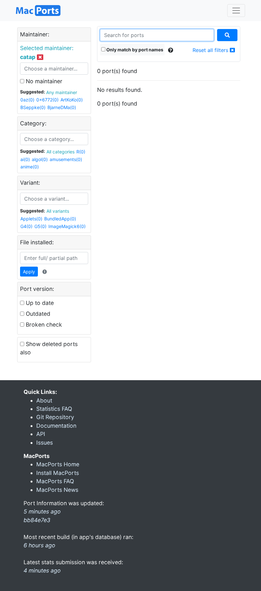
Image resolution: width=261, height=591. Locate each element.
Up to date (39, 302)
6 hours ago (39, 545)
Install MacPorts (57, 472)
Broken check (43, 324)
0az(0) (27, 99)
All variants (57, 211)
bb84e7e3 (37, 520)
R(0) (80, 151)
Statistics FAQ (54, 408)
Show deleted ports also (49, 348)
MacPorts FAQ (55, 481)
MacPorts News (57, 489)
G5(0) (40, 226)
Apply (29, 271)
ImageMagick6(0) (67, 226)
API (40, 434)
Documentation (56, 425)
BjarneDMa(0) (61, 107)
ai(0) (25, 159)
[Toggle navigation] (236, 10)
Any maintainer (61, 92)
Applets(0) (31, 218)
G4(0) (26, 226)
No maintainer (43, 81)
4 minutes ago (42, 570)
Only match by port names (134, 49)
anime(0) (29, 166)
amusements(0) (66, 159)
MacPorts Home (57, 464)
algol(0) (40, 159)
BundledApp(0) (60, 218)
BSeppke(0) (33, 107)
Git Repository (55, 417)
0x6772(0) (47, 99)
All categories (60, 151)
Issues (44, 442)
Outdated (37, 313)
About (44, 400)
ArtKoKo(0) (71, 99)
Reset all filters (211, 50)
